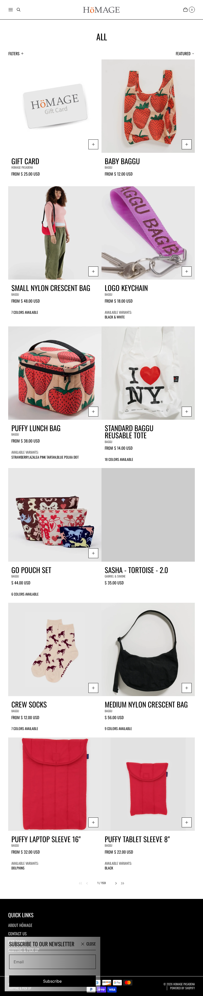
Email (19, 961)
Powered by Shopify (182, 988)
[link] (77, 883)
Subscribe (52, 981)
